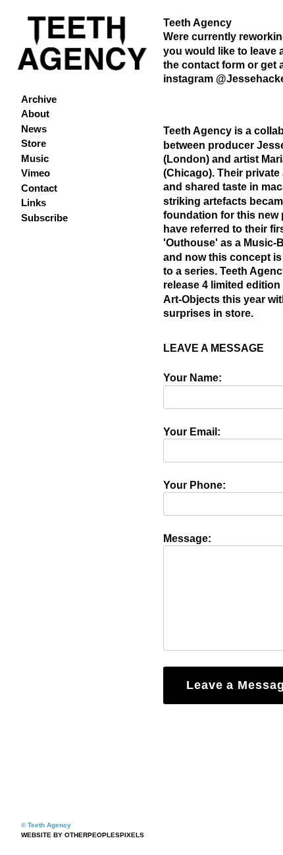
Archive (39, 99)
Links (33, 202)
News (34, 128)
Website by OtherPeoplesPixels (82, 835)
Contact (39, 188)
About (35, 113)
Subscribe (44, 217)
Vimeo (35, 173)
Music (35, 158)
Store (33, 143)
